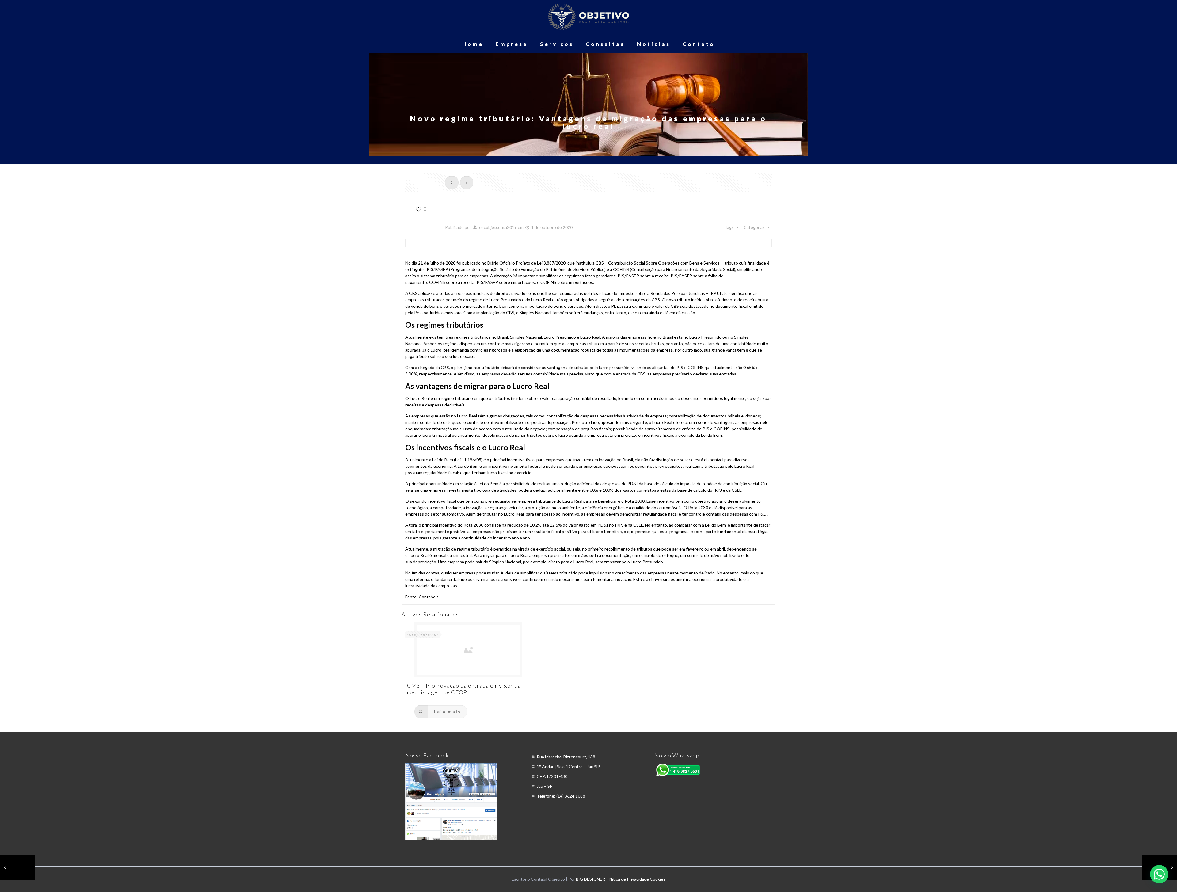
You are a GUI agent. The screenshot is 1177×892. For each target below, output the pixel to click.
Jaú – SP (545, 786)
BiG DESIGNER (591, 879)
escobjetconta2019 (498, 227)
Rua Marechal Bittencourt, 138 (566, 756)
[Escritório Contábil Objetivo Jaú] (588, 17)
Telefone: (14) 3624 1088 (561, 796)
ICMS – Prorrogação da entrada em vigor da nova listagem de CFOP (463, 689)
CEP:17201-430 (552, 776)
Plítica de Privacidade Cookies (636, 879)
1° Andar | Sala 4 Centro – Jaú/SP (568, 766)
